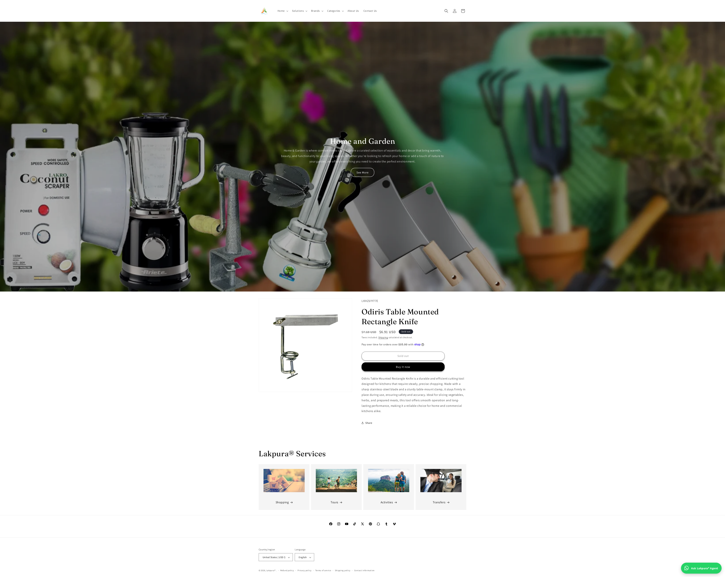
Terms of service (323, 570)
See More (362, 172)
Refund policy (287, 570)
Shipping (383, 337)
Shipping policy (343, 570)
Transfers (439, 502)
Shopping (282, 502)
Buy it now (403, 367)
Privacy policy (305, 570)
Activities (387, 502)
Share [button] (368, 423)
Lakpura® (271, 570)
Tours (334, 502)
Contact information (364, 570)
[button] (282, 11)
